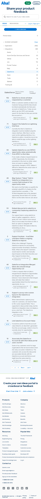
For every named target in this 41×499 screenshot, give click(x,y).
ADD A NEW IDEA (21, 29)
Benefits (22, 419)
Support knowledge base (9, 460)
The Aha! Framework (26, 435)
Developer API (24, 454)
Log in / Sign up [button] (33, 23)
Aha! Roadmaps (6, 404)
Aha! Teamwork (6, 422)
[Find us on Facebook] (8, 488)
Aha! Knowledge (6, 425)
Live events (5, 442)
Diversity (22, 416)
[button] (25, 23)
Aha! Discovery (6, 407)
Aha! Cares (23, 422)
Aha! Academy (6, 428)
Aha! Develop (6, 419)
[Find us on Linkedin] (3, 488)
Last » (29, 367)
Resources (14, 23)
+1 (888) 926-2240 (7, 479)
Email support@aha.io (8, 470)
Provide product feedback (9, 473)
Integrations (23, 442)
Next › (23, 367)
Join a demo (29, 391)
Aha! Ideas (5, 410)
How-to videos (6, 445)
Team (22, 410)
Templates (5, 448)
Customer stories (25, 451)
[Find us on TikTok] (26, 488)
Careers (22, 413)
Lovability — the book (26, 428)
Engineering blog (7, 438)
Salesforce (23, 119)
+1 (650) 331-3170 (7, 482)
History (22, 407)
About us (22, 404)
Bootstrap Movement (26, 425)
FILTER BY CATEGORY (11, 42)
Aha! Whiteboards (7, 413)
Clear (36, 42)
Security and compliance (27, 457)
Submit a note (6, 467)
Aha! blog (5, 435)
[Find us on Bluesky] (22, 488)
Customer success (25, 448)
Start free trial (13, 391)
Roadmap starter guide (8, 454)
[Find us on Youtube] (17, 488)
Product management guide (10, 451)
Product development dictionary (11, 457)
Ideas (4, 23)
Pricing (22, 438)
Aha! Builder (5, 416)
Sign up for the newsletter (9, 476)
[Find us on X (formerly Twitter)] (12, 488)
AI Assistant (23, 445)
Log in (22, 460)
